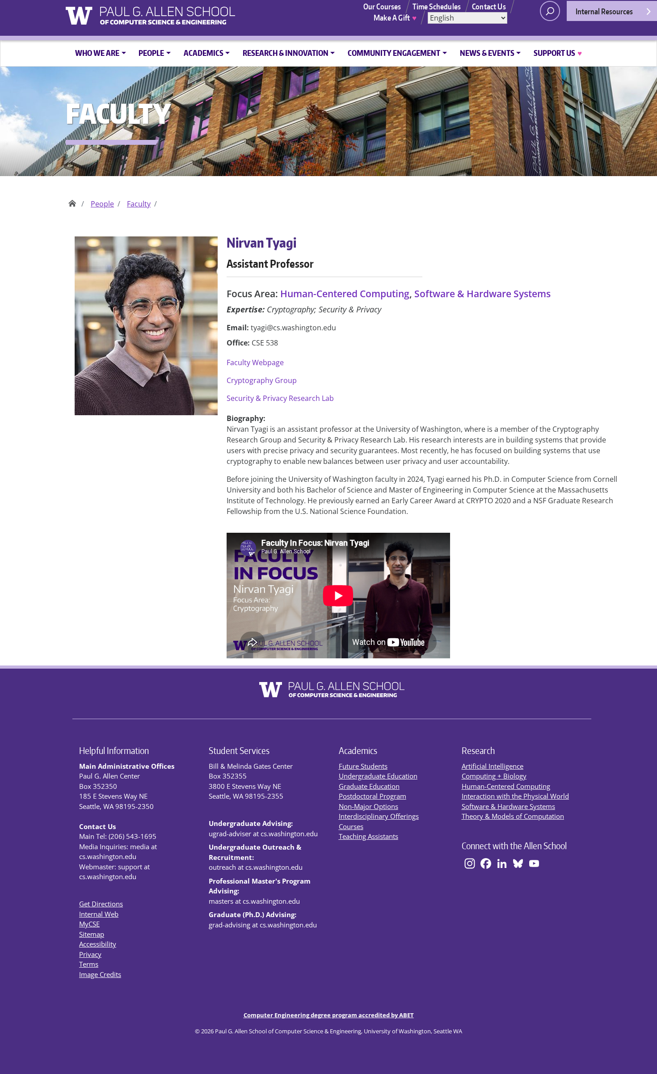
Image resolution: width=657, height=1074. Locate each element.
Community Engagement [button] (394, 53)
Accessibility (97, 943)
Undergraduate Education (378, 775)
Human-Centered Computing (344, 293)
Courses (351, 826)
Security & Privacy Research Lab (280, 398)
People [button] (151, 53)
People (102, 204)
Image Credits (100, 974)
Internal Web (98, 914)
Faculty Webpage (255, 362)
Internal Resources (604, 11)
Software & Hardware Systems (482, 293)
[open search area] (550, 11)
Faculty (139, 204)
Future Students (363, 766)
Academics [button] (203, 53)
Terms (88, 964)
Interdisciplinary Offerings (379, 816)
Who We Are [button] (97, 53)
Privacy (90, 954)
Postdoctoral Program (372, 796)
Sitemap (91, 934)
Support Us (557, 53)
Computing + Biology (494, 775)
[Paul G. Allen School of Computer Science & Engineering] (187, 12)
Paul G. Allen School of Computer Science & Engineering (72, 200)
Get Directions (101, 903)
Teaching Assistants (368, 836)
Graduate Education (369, 786)
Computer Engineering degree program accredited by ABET (329, 1015)
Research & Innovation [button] (285, 53)
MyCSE (89, 923)
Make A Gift (395, 17)
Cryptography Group (262, 380)
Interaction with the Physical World (515, 796)
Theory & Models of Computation (513, 816)
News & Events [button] (487, 53)
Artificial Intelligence (492, 766)
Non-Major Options (368, 806)
